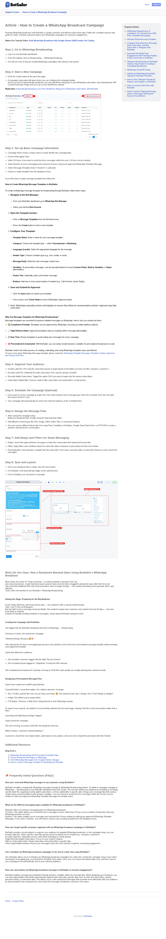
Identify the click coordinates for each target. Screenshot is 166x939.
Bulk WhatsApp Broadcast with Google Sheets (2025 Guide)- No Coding (61, 40)
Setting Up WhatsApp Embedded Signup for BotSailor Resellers (141, 74)
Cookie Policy (18, 901)
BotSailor (88, 916)
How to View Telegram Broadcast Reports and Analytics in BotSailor (141, 80)
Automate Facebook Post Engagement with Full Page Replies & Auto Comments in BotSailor (142, 55)
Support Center (12, 12)
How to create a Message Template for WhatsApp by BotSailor (36, 762)
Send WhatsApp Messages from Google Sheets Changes (34, 760)
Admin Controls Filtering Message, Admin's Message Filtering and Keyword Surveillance (141, 93)
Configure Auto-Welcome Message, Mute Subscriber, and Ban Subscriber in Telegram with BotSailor (142, 46)
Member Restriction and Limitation (141, 39)
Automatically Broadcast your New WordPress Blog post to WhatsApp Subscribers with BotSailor (57, 89)
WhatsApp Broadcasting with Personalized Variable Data (34, 755)
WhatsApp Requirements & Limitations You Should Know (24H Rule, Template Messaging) (141, 33)
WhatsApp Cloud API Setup (138, 70)
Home (147, 5)
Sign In (156, 5)
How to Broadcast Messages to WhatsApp (28, 757)
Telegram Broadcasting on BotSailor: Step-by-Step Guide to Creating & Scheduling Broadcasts (142, 63)
